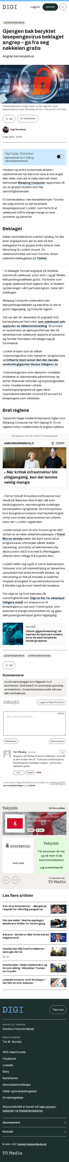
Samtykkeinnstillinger (17, 1084)
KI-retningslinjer (13, 1097)
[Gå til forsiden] (10, 7)
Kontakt (8, 1131)
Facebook (9, 1058)
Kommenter (30, 118)
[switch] (60, 157)
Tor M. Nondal (12, 1041)
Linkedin (8, 1065)
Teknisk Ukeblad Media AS (32, 1144)
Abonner (50, 7)
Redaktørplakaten (31, 1110)
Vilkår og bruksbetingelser (20, 1091)
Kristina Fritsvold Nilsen (18, 1029)
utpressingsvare (39, 656)
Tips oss (58, 1009)
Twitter (42, 258)
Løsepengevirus (14, 23)
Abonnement (11, 1122)
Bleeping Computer (31, 182)
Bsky (6, 1071)
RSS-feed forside (14, 1052)
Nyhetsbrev (10, 1078)
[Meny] (62, 7)
